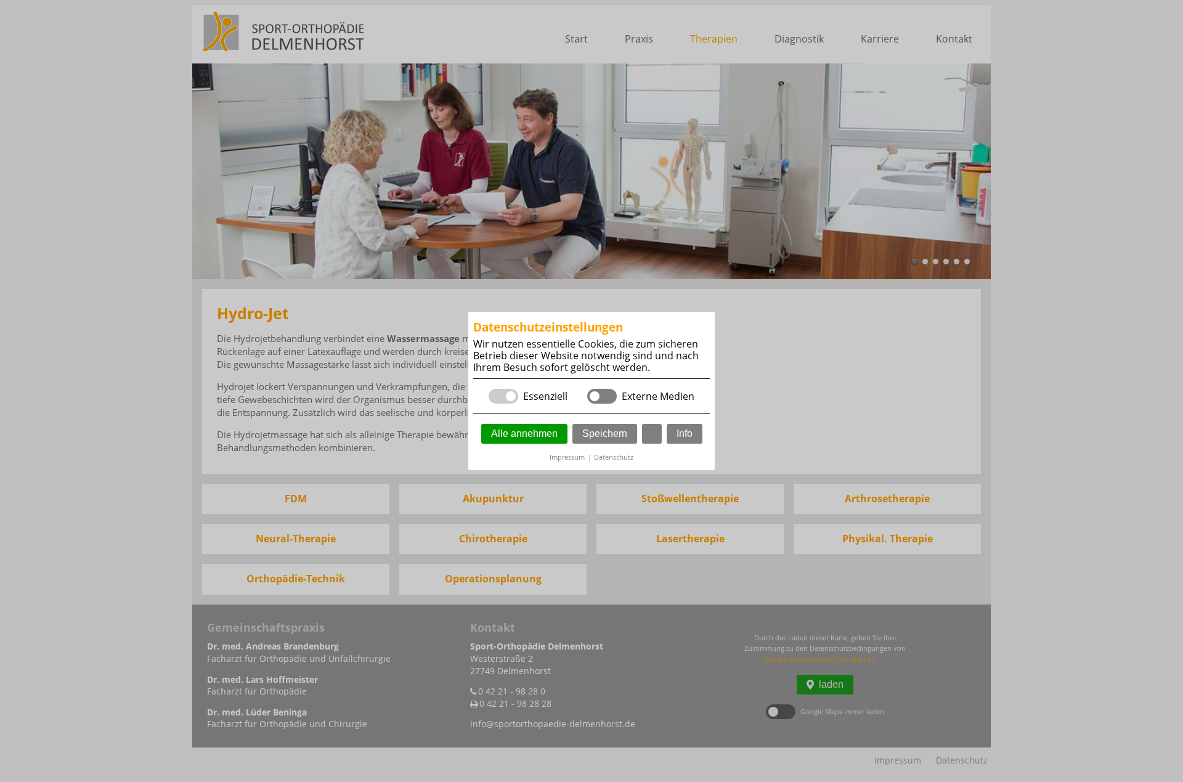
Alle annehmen (524, 433)
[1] (652, 434)
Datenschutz (613, 457)
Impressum (567, 457)
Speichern (604, 433)
